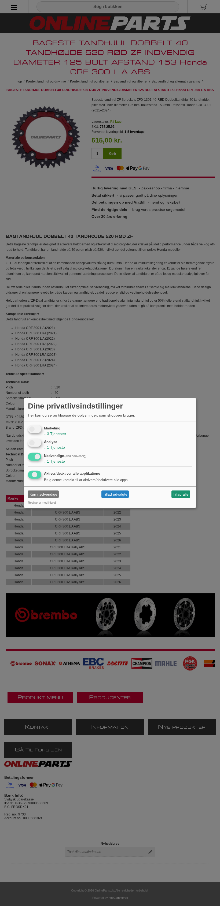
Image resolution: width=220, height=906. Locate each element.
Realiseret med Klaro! (42, 502)
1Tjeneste (54, 447)
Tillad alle (181, 494)
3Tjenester (55, 433)
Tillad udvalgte (115, 494)
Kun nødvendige (43, 494)
